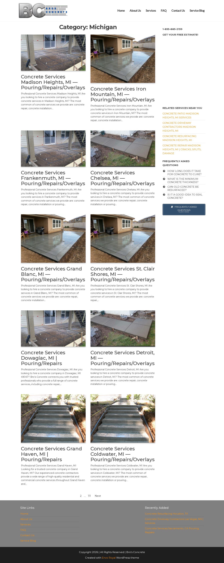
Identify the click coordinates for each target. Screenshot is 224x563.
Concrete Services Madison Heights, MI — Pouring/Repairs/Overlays (53, 82)
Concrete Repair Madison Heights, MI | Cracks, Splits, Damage (182, 149)
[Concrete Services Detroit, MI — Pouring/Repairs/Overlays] (123, 328)
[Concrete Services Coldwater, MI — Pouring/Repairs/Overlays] (123, 418)
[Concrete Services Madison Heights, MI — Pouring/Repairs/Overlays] (53, 52)
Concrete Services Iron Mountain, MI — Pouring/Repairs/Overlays (123, 94)
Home (121, 10)
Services (151, 10)
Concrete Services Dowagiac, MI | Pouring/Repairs (43, 358)
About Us (135, 10)
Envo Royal (109, 557)
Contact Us (178, 10)
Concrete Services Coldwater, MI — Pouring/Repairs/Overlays (123, 454)
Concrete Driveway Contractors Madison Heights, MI (179, 126)
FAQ (164, 10)
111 (89, 495)
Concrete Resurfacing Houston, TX (166, 513)
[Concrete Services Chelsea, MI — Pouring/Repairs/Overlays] (123, 148)
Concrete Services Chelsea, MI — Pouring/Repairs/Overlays (123, 178)
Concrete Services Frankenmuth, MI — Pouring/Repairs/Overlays (53, 178)
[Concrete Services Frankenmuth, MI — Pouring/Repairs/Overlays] (53, 148)
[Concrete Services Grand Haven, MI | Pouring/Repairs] (53, 418)
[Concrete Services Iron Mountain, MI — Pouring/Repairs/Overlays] (123, 58)
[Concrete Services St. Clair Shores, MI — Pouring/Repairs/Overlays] (123, 238)
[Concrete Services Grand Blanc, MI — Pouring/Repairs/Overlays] (53, 238)
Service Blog (197, 10)
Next (98, 495)
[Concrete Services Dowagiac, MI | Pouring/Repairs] (53, 328)
